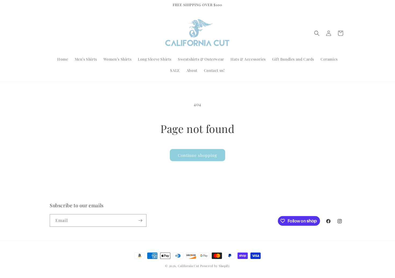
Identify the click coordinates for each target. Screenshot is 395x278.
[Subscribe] (140, 220)
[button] (317, 33)
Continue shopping (197, 155)
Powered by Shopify (215, 266)
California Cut (189, 266)
